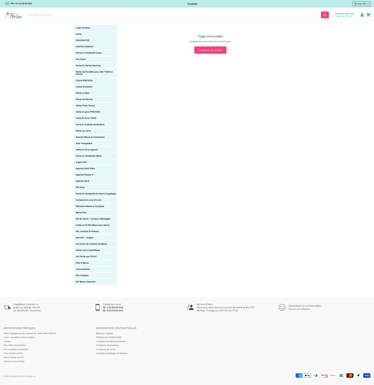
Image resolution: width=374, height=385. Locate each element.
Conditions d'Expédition (107, 345)
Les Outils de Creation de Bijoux (91, 244)
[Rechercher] (325, 15)
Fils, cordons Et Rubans (87, 231)
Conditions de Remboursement (110, 341)
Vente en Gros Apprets (87, 149)
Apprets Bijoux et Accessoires (90, 137)
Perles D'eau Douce (85, 105)
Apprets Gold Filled (85, 168)
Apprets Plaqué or (85, 174)
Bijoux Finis (81, 212)
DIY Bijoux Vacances (85, 281)
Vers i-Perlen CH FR (13, 353)
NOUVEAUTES (82, 40)
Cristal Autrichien (84, 86)
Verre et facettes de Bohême (90, 124)
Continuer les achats (210, 50)
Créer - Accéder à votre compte (19, 337)
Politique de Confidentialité (109, 337)
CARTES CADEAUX (85, 46)
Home (79, 34)
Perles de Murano (84, 99)
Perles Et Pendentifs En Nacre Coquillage (96, 193)
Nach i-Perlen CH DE (13, 357)
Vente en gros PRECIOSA (88, 111)
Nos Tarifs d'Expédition (15, 345)
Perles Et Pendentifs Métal (89, 156)
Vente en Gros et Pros (14, 361)
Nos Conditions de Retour (16, 349)
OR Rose (80, 187)
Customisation (83, 269)
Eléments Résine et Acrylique (90, 206)
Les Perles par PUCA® (86, 256)
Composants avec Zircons (88, 200)
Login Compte (83, 27)
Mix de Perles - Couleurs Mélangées (93, 218)
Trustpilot (192, 3)
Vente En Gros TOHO (86, 118)
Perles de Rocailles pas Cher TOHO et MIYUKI (94, 72)
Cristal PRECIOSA (84, 80)
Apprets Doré (82, 181)
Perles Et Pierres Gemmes (88, 65)
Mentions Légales (104, 333)
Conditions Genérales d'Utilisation (112, 353)
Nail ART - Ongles (84, 237)
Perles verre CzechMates (88, 250)
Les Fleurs (81, 59)
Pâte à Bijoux (82, 263)
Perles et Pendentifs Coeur (89, 53)
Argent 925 (81, 162)
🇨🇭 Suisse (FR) (360, 4)
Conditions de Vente (105, 349)
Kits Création (82, 275)
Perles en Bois (82, 93)
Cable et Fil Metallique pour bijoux (92, 225)
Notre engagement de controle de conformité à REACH (30, 333)
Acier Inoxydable (84, 143)
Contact (7, 341)
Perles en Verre (83, 130)
